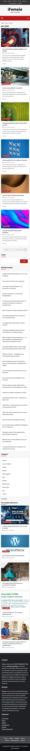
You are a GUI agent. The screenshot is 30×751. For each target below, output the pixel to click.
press (5, 530)
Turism (19, 1)
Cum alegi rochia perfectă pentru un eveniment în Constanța (12, 287)
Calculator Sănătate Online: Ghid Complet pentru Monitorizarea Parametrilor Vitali (14, 347)
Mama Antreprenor (7, 729)
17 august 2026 (11, 530)
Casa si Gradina (6, 44)
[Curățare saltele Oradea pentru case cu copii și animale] (15, 515)
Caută (3, 255)
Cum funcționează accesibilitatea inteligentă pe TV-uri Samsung (14, 426)
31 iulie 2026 (11, 647)
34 (17, 250)
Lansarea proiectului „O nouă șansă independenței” (12, 294)
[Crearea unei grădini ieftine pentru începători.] (15, 219)
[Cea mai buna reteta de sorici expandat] (15, 544)
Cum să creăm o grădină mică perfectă (13, 195)
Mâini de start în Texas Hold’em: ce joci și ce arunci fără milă (14, 440)
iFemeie (15, 9)
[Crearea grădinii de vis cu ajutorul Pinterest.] (15, 148)
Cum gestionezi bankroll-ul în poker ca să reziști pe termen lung (13, 448)
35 (19, 250)
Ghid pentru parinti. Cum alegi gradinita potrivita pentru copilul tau (13, 433)
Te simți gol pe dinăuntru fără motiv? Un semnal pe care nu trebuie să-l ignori (13, 331)
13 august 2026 (11, 558)
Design (4, 467)
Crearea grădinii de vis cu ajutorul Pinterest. (14, 160)
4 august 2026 (11, 616)
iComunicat (5, 718)
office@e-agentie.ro (13, 666)
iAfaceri (4, 722)
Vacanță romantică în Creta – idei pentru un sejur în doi (14, 399)
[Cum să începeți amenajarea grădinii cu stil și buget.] (15, 37)
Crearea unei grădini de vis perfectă (12, 88)
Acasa (5, 1)
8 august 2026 (12, 587)
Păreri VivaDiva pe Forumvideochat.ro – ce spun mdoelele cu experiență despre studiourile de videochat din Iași (14, 339)
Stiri (3, 490)
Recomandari (12, 3)
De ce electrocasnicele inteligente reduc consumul (13, 379)
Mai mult (4, 63)
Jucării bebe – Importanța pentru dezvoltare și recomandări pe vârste (14, 406)
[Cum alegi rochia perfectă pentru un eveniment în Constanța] (15, 571)
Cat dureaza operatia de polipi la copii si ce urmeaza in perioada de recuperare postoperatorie (14, 303)
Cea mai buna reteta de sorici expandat (13, 281)
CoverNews (24, 746)
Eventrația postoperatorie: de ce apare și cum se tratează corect (13, 316)
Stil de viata (5, 487)
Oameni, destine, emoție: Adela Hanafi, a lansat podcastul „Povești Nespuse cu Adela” (14, 386)
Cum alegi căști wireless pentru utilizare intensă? (13, 324)
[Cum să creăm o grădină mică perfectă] (15, 184)
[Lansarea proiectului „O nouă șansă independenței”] (15, 601)
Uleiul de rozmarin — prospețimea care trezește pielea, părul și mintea (13, 355)
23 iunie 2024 (11, 53)
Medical (15, 1)
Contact (19, 3)
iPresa (3, 720)
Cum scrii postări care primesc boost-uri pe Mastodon (14, 371)
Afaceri (10, 1)
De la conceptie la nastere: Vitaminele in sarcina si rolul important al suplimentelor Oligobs (14, 363)
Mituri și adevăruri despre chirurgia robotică (14, 310)
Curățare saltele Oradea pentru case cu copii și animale (14, 275)
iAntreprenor (5, 725)
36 (22, 250)
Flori (3, 477)
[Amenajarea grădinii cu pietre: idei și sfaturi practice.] (15, 111)
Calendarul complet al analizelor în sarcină (14, 392)
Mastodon (4, 498)
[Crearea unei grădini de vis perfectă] (15, 76)
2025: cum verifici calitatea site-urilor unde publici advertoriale (14, 413)
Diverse (24, 1)
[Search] (28, 18)
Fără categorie (6, 474)
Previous (7, 250)
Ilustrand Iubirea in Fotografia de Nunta (13, 419)
